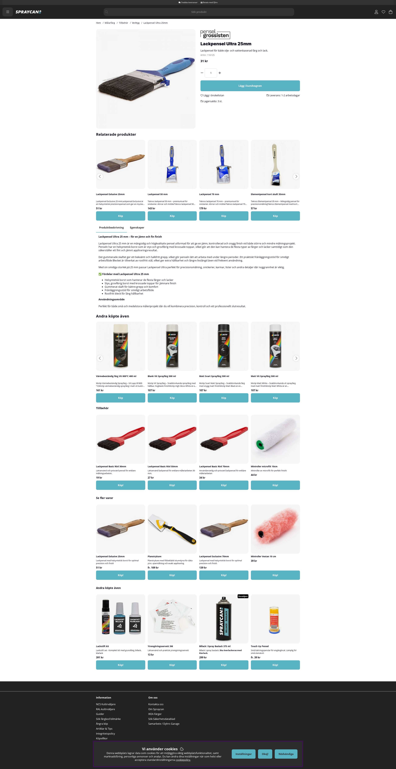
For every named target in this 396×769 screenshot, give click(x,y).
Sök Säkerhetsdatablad (161, 719)
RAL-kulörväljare (105, 709)
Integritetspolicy (105, 733)
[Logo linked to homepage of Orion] (28, 12)
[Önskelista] (383, 12)
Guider (100, 714)
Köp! (172, 575)
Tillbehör (123, 22)
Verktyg (136, 22)
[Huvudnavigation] (7, 11)
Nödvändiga (286, 754)
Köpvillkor (102, 738)
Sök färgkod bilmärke (108, 719)
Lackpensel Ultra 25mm (155, 22)
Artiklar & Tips (104, 728)
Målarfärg (110, 22)
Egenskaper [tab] (137, 227)
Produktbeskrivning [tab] (111, 227)
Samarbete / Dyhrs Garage (163, 723)
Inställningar (244, 754)
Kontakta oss (156, 704)
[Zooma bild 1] (146, 79)
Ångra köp (102, 723)
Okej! (265, 754)
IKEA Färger (155, 714)
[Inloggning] (376, 12)
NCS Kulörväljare (106, 704)
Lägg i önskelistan (213, 95)
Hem (98, 22)
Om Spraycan (156, 709)
